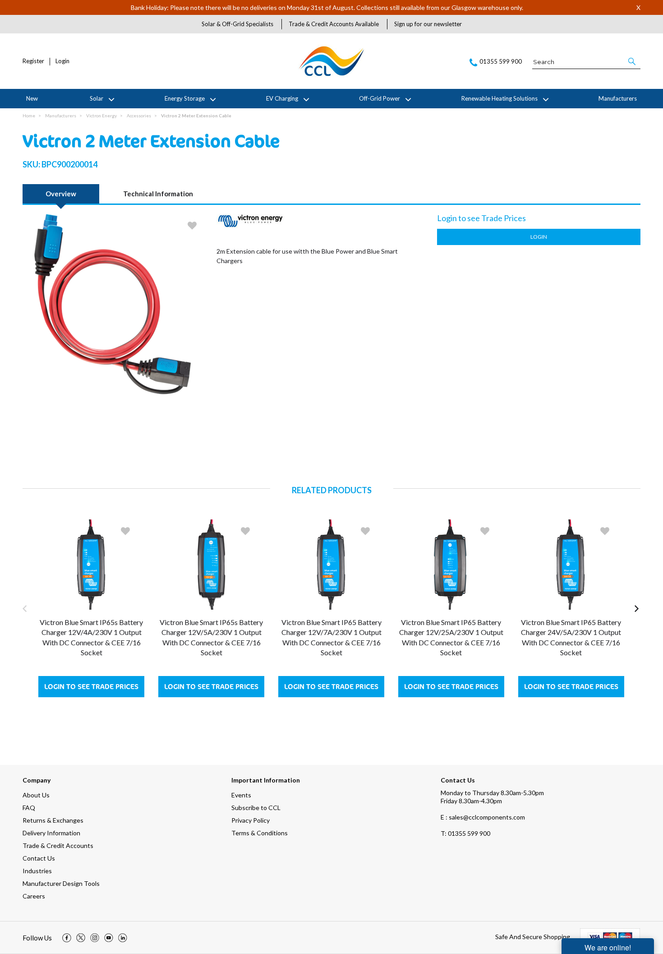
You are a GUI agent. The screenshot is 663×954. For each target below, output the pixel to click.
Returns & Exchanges (53, 820)
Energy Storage (185, 98)
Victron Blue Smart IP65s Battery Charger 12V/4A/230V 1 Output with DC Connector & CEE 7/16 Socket (91, 637)
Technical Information (158, 194)
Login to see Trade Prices (91, 686)
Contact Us (39, 858)
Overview (61, 194)
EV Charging (282, 98)
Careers (34, 896)
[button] (632, 61)
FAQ (29, 807)
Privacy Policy (250, 820)
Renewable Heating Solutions (499, 98)
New (32, 98)
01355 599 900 (465, 833)
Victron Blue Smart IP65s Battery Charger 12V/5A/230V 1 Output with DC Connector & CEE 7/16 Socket (211, 637)
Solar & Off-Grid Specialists (237, 24)
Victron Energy (101, 115)
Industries (37, 871)
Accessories (139, 115)
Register (33, 61)
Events (241, 795)
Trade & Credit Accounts (58, 845)
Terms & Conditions (259, 833)
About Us (36, 795)
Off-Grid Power (379, 98)
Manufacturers (618, 98)
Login (62, 61)
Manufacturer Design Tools (61, 883)
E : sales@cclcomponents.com (483, 817)
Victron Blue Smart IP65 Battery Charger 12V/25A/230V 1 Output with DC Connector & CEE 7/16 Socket (451, 637)
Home (29, 115)
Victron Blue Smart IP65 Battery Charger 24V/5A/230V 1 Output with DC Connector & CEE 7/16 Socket (571, 637)
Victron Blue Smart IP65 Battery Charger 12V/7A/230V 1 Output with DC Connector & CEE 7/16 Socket (331, 637)
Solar (96, 98)
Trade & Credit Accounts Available (334, 24)
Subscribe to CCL (256, 807)
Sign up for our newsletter (428, 24)
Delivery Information (51, 833)
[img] (66, 937)
